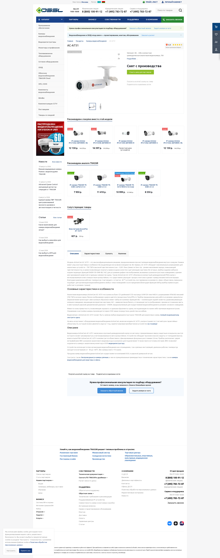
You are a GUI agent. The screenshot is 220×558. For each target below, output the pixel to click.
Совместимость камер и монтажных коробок (97, 503)
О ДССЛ (125, 474)
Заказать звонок (174, 19)
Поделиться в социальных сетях (139, 84)
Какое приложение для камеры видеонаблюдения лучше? (49, 227)
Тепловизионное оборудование (45, 55)
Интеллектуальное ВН (44, 505)
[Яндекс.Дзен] (176, 523)
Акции (40, 483)
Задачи (39, 515)
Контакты (126, 483)
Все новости (57, 162)
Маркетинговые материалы (132, 493)
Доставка (83, 515)
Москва (84, 2)
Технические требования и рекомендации (95, 496)
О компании (152, 19)
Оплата (82, 518)
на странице (152, 324)
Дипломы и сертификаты (132, 480)
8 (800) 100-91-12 (92, 11)
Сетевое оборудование (48, 62)
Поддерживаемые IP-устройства (92, 500)
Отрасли (39, 512)
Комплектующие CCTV (47, 104)
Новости (125, 496)
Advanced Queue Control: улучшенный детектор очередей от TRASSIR (48, 186)
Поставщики (43, 109)
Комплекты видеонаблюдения (46, 91)
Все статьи (57, 217)
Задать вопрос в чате (162, 28)
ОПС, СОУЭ (42, 84)
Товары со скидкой (46, 115)
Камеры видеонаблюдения (46, 35)
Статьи (82, 524)
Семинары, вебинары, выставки (50, 487)
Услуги (39, 518)
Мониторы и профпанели (49, 48)
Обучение (42, 490)
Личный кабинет (173, 2)
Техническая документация (90, 474)
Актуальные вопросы (87, 506)
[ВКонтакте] (170, 523)
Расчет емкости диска (87, 481)
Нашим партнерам (44, 480)
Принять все (25, 551)
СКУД (40, 67)
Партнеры (73, 19)
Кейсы (38, 509)
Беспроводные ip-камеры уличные (94, 357)
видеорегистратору (116, 343)
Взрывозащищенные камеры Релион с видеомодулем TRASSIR (50, 171)
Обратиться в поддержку (89, 490)
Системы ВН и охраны (44, 502)
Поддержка (133, 19)
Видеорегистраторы (47, 42)
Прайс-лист (152, 2)
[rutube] (182, 523)
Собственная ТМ (113, 19)
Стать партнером (43, 477)
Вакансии (125, 477)
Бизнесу (92, 19)
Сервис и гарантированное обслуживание (95, 509)
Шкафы (41, 98)
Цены (40, 493)
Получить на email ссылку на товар (140, 81)
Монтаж (82, 512)
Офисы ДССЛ (127, 486)
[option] (50, 138)
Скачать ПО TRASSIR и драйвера (92, 477)
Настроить (11, 551)
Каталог (46, 19)
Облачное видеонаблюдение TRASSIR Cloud (46, 75)
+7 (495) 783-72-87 (116, 11)
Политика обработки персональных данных (139, 489)
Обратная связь (85, 493)
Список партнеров (43, 474)
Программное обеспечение (44, 27)
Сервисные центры (86, 521)
